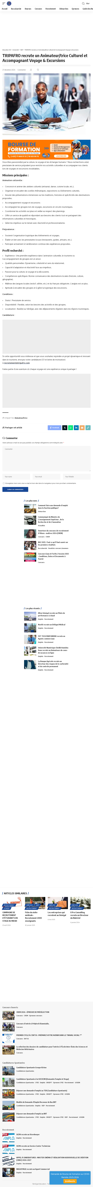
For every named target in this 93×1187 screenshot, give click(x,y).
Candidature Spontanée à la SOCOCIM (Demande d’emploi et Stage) (42, 1079)
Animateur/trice (21, 418)
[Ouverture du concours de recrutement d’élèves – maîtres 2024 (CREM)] (30, 534)
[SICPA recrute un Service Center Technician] (8, 1149)
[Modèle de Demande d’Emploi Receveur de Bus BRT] (8, 1105)
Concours (41, 537)
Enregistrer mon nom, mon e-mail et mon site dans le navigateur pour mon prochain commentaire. (40, 483)
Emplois (40, 619)
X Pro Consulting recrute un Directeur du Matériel (79, 915)
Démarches (42, 511)
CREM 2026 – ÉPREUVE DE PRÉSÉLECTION (32, 1012)
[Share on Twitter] (64, 427)
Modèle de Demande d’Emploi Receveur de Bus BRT (36, 1102)
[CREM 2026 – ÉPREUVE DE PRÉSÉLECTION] (8, 1015)
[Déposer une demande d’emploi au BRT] (8, 1117)
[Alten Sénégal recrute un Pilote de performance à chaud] (30, 616)
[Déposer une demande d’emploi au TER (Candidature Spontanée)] (8, 1093)
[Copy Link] (88, 427)
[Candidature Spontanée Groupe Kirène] (8, 1070)
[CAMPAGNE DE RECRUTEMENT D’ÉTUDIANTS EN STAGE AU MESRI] (12, 903)
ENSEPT (49, 1082)
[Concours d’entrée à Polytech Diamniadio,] (8, 1026)
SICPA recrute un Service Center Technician (33, 1146)
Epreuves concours (35, 1016)
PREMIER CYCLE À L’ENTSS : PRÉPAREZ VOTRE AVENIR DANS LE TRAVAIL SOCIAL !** (49, 1035)
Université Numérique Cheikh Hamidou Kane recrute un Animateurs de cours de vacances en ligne (53, 650)
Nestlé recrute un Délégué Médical (51, 625)
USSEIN (77, 1082)
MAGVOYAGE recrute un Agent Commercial (33, 1169)
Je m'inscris (70, 1181)
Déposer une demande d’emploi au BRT (31, 1114)
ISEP (37, 905)
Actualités (41, 525)
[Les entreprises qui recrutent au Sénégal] (58, 903)
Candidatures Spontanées (25, 1071)
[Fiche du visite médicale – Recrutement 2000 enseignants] (35, 903)
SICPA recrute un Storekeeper (28, 1134)
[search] (83, 3)
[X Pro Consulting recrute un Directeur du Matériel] (80, 903)
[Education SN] (9, 3)
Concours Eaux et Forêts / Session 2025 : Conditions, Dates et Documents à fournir (53, 556)
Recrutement (48, 619)
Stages (7, 908)
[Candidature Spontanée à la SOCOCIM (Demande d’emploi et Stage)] (8, 1082)
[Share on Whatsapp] (70, 427)
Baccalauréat (42, 548)
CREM (48, 537)
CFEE (37, 1082)
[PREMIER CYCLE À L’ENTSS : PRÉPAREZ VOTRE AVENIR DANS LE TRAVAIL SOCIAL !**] (8, 1038)
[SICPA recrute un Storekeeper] (8, 1137)
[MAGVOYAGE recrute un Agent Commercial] (8, 1172)
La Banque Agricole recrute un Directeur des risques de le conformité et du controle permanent (53, 663)
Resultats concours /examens (58, 548)
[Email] (82, 427)
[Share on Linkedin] (76, 427)
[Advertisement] (46, 29)
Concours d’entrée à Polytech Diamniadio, (32, 1024)
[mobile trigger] (4, 3)
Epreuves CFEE (58, 1082)
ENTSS (26, 1039)
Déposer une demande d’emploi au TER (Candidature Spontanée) (41, 1091)
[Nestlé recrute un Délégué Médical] (30, 627)
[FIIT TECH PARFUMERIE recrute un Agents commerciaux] (30, 639)
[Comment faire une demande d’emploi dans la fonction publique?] (30, 508)
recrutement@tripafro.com (17, 363)
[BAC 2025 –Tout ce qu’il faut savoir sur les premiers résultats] (30, 545)
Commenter (22, 70)
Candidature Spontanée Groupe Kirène (31, 1067)
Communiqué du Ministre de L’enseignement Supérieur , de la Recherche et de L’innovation (51, 519)
